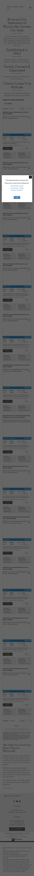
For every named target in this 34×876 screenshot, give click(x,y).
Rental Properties (17, 190)
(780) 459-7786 (7, 156)
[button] (14, 801)
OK (17, 197)
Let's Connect (17, 829)
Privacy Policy (20, 835)
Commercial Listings (17, 188)
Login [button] (8, 103)
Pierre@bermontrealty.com (24, 157)
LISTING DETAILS (7, 148)
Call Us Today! (8, 788)
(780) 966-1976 (21, 156)
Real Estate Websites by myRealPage (17, 836)
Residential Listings (17, 186)
